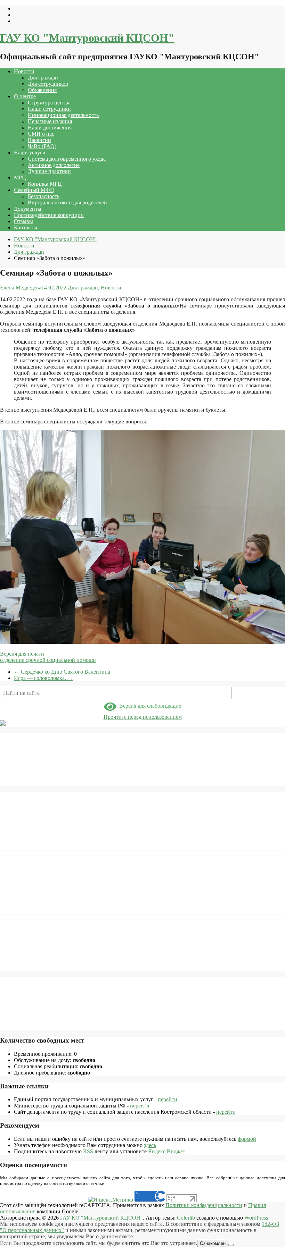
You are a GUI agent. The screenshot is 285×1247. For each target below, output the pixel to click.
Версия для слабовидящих (148, 706)
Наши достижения (50, 127)
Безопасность (43, 196)
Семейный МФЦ (34, 190)
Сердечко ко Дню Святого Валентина (62, 672)
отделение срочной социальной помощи (48, 660)
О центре (25, 96)
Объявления (42, 90)
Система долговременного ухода (67, 159)
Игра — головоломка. (43, 678)
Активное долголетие (54, 165)
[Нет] (231, 1245)
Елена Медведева (20, 287)
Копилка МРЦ (45, 184)
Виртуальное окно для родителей (67, 202)
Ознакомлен (213, 1243)
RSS (88, 1151)
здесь (150, 1145)
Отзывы (23, 221)
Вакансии (39, 140)
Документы (27, 209)
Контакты (25, 227)
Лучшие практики (49, 171)
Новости (24, 71)
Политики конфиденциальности (203, 1205)
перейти (167, 1099)
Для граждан (43, 78)
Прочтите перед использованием (143, 717)
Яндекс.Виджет (166, 1151)
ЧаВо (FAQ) (42, 146)
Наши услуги (30, 152)
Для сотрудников (48, 84)
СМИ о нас (41, 134)
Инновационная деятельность (63, 115)
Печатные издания (50, 121)
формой (247, 1139)
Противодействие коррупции (49, 215)
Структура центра (49, 103)
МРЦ (20, 177)
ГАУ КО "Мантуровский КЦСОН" (87, 38)
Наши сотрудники (49, 109)
